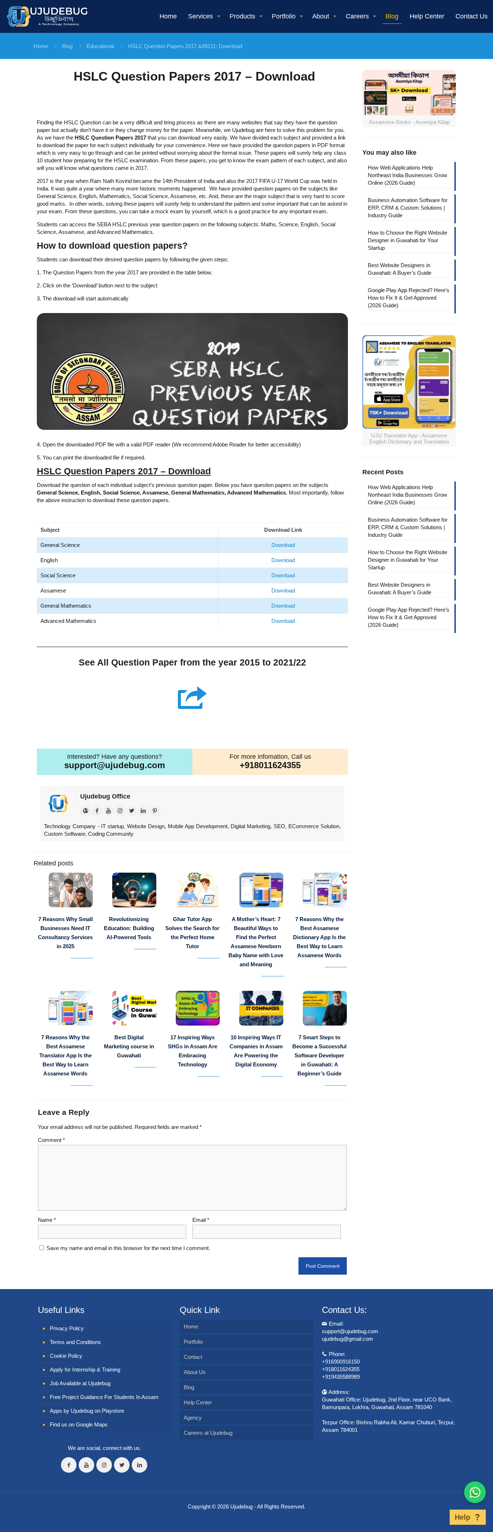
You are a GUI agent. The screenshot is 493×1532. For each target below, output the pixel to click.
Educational (100, 46)
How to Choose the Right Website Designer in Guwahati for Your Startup (407, 240)
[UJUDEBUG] (47, 16)
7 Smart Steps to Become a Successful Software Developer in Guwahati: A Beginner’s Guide (319, 1055)
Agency (193, 1418)
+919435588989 (341, 1377)
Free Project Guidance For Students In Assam (104, 1397)
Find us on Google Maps (79, 1424)
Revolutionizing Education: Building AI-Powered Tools (129, 928)
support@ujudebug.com (114, 765)
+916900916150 (341, 1361)
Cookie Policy (66, 1356)
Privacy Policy (67, 1328)
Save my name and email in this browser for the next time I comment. (128, 1248)
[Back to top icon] (438, 1517)
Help (462, 1517)
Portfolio (193, 1342)
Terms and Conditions (75, 1342)
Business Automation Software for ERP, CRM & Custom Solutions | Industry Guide (408, 207)
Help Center (198, 1402)
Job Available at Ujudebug (80, 1383)
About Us (195, 1372)
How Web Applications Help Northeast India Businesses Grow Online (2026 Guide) (407, 175)
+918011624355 (270, 765)
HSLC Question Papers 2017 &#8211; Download (185, 46)
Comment (51, 1140)
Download (283, 545)
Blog (67, 46)
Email (200, 1220)
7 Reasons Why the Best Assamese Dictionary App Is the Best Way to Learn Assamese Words (319, 937)
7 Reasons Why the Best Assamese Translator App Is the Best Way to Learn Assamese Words (65, 1055)
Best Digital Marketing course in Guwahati (129, 1046)
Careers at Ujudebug (208, 1433)
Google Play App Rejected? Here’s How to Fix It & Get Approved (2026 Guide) (408, 297)
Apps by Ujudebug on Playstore (87, 1411)
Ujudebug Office (105, 796)
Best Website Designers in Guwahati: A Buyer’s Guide (399, 269)
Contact (193, 1357)
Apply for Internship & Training (85, 1369)
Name (47, 1220)
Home (41, 46)
